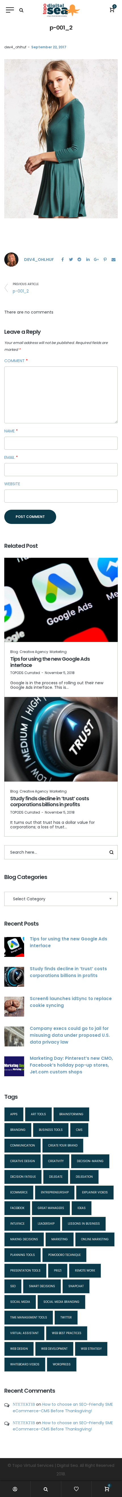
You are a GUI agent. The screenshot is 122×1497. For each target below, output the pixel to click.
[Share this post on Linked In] (88, 259)
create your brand (62, 1145)
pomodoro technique (64, 1255)
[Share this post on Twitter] (71, 259)
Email (11, 457)
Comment (16, 361)
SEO (13, 1286)
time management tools (28, 1317)
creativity (56, 1161)
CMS (79, 1130)
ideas (81, 1208)
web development (54, 1349)
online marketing (95, 1239)
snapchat (76, 1286)
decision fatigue (23, 1177)
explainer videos (95, 1192)
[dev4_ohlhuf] (11, 259)
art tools (38, 1114)
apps (14, 1114)
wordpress (62, 1364)
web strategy (91, 1349)
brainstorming (71, 1114)
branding (18, 1130)
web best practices (66, 1333)
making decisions (24, 1239)
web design (19, 1349)
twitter (66, 1317)
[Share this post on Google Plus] (96, 259)
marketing (59, 1239)
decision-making (90, 1161)
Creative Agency (34, 651)
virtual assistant (24, 1333)
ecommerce (19, 1192)
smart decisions (42, 1286)
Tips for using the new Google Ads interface (50, 662)
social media (20, 1302)
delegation (84, 1177)
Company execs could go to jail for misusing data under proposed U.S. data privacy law (70, 1035)
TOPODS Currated (25, 672)
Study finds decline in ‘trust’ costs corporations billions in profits (49, 801)
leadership (46, 1224)
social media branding (61, 1302)
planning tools (22, 1255)
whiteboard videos (24, 1364)
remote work (85, 1270)
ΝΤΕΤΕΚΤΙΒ (24, 1404)
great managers (51, 1208)
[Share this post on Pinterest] (105, 259)
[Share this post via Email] (113, 259)
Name (11, 431)
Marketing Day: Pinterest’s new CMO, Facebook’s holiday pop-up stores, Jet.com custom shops (71, 1065)
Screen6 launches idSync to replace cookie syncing (71, 1002)
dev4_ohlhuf (15, 47)
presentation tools (25, 1270)
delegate (55, 1177)
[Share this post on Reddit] (79, 259)
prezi (58, 1270)
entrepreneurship (55, 1192)
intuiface (17, 1224)
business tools (51, 1130)
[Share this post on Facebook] (62, 259)
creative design (22, 1161)
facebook (17, 1208)
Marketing (58, 651)
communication (22, 1145)
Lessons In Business (84, 1224)
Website (12, 484)
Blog (14, 651)
